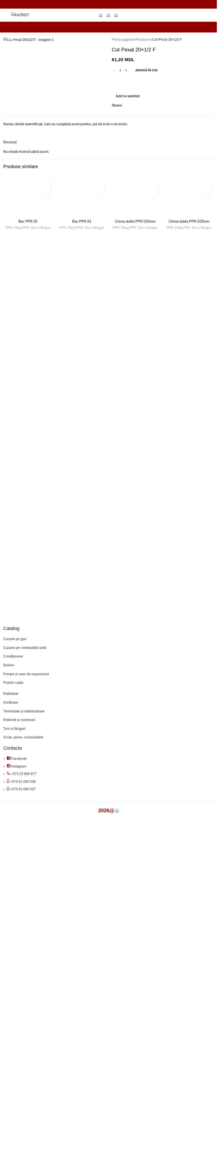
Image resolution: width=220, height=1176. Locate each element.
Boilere (8, 665)
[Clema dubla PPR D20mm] (135, 195)
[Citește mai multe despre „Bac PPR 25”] (45, 192)
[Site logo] (20, 15)
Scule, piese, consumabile (23, 737)
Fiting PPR (21, 227)
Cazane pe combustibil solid (24, 648)
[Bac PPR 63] (81, 195)
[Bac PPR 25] (28, 195)
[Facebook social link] (125, 105)
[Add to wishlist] (45, 181)
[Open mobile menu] (5, 15)
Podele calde (13, 682)
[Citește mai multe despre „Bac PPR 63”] (98, 192)
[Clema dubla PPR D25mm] (189, 195)
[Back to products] (205, 39)
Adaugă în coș (146, 70)
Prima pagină (122, 39)
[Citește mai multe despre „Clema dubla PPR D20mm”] (152, 192)
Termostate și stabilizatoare (24, 711)
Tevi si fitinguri (40, 227)
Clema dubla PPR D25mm (189, 221)
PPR (9, 227)
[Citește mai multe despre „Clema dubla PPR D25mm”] (206, 192)
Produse (142, 39)
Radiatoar (10, 693)
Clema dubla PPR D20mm (135, 221)
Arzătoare (10, 702)
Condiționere (13, 656)
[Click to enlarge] (11, 34)
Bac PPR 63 (81, 221)
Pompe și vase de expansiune (26, 674)
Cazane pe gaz (14, 639)
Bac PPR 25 (27, 221)
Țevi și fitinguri (14, 728)
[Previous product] (200, 39)
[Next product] (211, 39)
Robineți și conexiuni (19, 720)
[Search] (35, 15)
